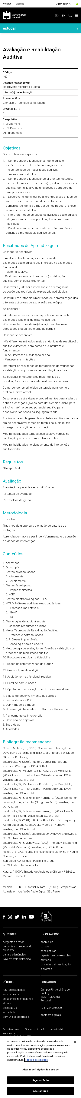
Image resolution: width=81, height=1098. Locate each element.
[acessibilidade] (57, 15)
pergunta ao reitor (13, 941)
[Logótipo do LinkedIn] (24, 917)
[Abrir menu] (76, 15)
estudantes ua (11, 994)
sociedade (9, 1012)
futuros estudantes (14, 989)
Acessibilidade (57, 1029)
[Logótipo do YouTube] (31, 917)
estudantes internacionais (18, 998)
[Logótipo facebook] (4, 917)
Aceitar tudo (40, 1091)
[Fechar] (75, 1042)
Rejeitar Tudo (40, 1080)
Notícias (7, 3)
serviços (45, 959)
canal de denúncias (14, 954)
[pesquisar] (70, 15)
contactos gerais (50, 1014)
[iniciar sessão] (77, 4)
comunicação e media (16, 1016)
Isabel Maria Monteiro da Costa (21, 86)
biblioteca (46, 968)
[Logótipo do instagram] (10, 917)
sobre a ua (46, 941)
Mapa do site (9, 1033)
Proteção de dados (11, 1029)
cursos (44, 946)
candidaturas (48, 950)
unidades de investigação (55, 964)
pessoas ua (10, 1007)
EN (63, 15)
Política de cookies (36, 1059)
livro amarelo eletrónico (17, 959)
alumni (7, 1003)
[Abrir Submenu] (77, 28)
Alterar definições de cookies (40, 1069)
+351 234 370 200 (51, 1007)
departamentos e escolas (55, 955)
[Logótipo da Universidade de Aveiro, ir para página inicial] (14, 15)
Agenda (20, 3)
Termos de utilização (35, 1029)
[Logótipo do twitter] (17, 917)
